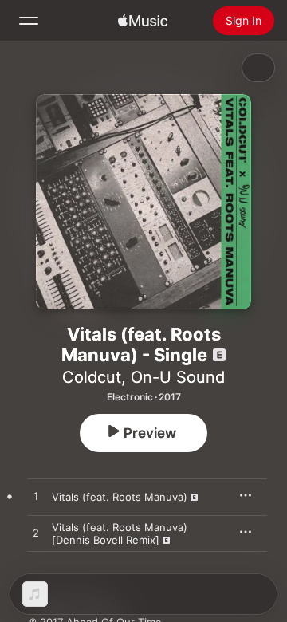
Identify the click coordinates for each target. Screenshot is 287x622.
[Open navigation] (28, 20)
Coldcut (91, 377)
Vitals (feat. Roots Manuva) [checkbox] (119, 496)
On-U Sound (178, 377)
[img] (142, 21)
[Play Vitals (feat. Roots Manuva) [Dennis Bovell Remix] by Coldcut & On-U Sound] (36, 533)
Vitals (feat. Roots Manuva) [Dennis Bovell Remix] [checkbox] (119, 533)
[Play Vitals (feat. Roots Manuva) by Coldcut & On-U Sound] (36, 497)
